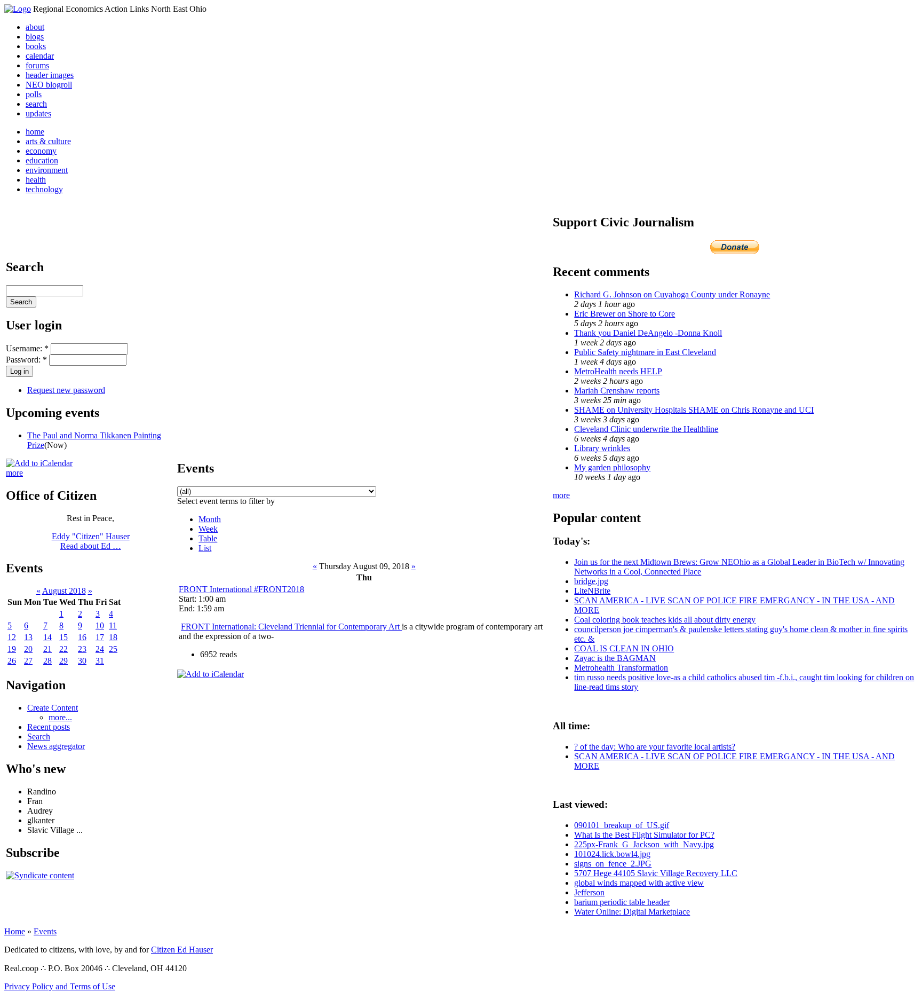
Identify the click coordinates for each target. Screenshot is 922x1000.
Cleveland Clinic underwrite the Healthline (646, 429)
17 (100, 637)
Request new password (66, 390)
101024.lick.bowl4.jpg (612, 854)
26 (11, 660)
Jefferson (589, 892)
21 (47, 648)
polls (34, 94)
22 (63, 648)
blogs (35, 36)
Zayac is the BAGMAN (615, 658)
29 (63, 660)
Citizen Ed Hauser (182, 949)
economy (41, 150)
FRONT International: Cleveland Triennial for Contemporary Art (291, 626)
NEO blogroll (49, 84)
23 (82, 648)
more (14, 472)
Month (209, 519)
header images (50, 75)
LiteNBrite (592, 590)
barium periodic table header (622, 902)
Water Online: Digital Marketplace (632, 911)
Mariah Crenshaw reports (616, 390)
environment (47, 170)
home (35, 131)
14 (47, 637)
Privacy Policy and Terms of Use (59, 986)
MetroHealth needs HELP (618, 371)
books (36, 46)
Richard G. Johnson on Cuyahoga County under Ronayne (672, 294)
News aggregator (56, 746)
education (42, 160)
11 (113, 625)
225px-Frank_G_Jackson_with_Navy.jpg (644, 844)
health (36, 179)
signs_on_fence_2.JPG (612, 863)
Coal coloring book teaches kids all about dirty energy (665, 619)
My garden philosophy (612, 467)
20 (28, 648)
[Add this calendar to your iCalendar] (39, 463)
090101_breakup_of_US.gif (621, 825)
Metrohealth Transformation (621, 667)
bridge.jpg (591, 581)
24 (100, 648)
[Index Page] (17, 8)
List (204, 548)
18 (113, 637)
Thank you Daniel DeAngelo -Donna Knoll (648, 332)
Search (38, 736)
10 (100, 625)
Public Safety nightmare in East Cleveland (645, 352)
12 (11, 637)
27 (28, 660)
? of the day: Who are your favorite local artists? (654, 746)
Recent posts (48, 726)
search (36, 103)
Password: (26, 359)
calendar (40, 55)
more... (60, 717)
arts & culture (48, 141)
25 (113, 648)
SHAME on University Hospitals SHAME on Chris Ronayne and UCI (694, 409)
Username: (27, 348)
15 (63, 637)
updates (38, 113)
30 (82, 660)
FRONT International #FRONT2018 (241, 589)
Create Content (52, 707)
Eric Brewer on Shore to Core (624, 313)
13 (28, 637)
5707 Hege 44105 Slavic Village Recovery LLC (655, 873)
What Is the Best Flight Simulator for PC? (644, 834)
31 (100, 660)
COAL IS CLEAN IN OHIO (624, 648)
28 (47, 660)
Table (207, 538)
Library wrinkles (602, 448)
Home (14, 931)
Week (208, 528)
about (35, 27)
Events (45, 931)
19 (11, 648)
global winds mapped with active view (639, 882)
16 (82, 637)
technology (44, 189)
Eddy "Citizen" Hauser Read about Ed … (91, 541)
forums (37, 65)
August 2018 (64, 590)
